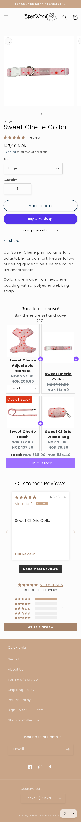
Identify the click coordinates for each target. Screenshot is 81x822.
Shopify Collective (24, 720)
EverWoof (34, 815)
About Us (15, 669)
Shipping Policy (21, 689)
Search (14, 659)
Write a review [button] (40, 627)
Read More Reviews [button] (40, 569)
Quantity (10, 180)
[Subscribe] (68, 749)
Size (7, 159)
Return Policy (19, 700)
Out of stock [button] (40, 463)
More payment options (40, 230)
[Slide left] (31, 114)
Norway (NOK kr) (38, 798)
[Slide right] (50, 114)
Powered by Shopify (51, 815)
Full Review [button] (25, 554)
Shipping (10, 152)
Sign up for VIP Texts (26, 710)
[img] (26, 497)
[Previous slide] (7, 531)
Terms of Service (23, 679)
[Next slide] (74, 531)
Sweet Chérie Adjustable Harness (22, 365)
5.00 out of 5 (51, 584)
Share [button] (14, 240)
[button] (6, 17)
